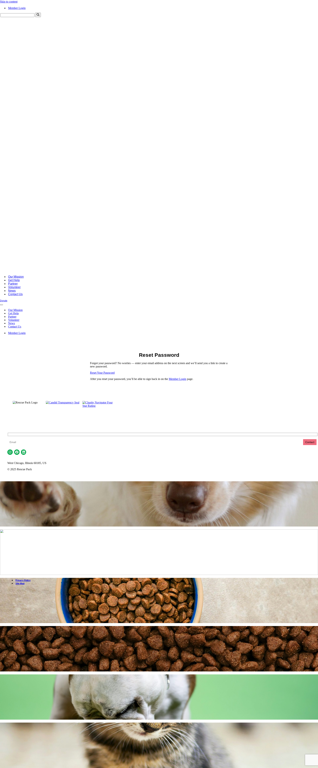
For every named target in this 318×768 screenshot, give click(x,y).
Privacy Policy (23, 580)
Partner (13, 283)
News (12, 290)
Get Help (14, 280)
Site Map (19, 583)
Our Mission (16, 276)
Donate (3, 300)
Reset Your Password (102, 372)
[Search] (38, 15)
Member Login (17, 8)
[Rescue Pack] (159, 270)
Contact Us (15, 294)
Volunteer (14, 287)
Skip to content (8, 1)
